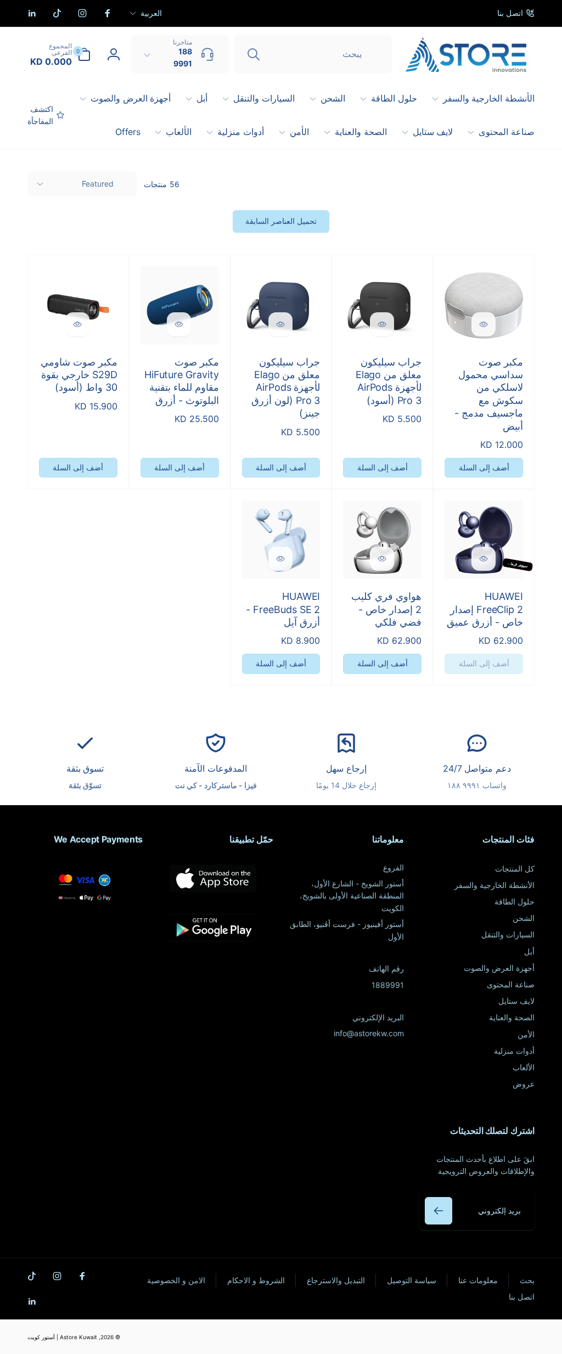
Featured (98, 183)
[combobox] (313, 54)
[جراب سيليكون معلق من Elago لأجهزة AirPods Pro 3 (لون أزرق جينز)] (280, 324)
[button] (59, 54)
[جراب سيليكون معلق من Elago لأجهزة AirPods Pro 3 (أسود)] (382, 324)
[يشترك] (438, 1210)
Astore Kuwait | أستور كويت (62, 1337)
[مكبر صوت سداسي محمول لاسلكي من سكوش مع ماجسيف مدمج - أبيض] (483, 324)
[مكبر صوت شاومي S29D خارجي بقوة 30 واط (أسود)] (77, 324)
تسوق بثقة (85, 768)
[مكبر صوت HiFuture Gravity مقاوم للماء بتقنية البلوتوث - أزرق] (179, 324)
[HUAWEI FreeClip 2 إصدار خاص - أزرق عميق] (483, 559)
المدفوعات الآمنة (215, 768)
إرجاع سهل (346, 768)
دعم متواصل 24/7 (477, 768)
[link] (516, 13)
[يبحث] (254, 54)
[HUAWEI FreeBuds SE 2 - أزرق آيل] (280, 559)
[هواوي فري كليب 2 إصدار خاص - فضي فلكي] (382, 559)
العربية (151, 13)
